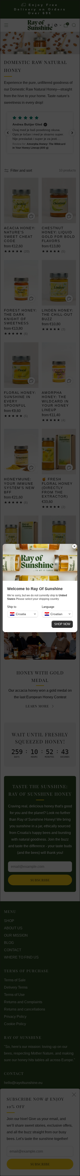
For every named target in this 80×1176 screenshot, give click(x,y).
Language (48, 606)
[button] (22, 614)
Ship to (11, 606)
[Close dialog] (74, 547)
